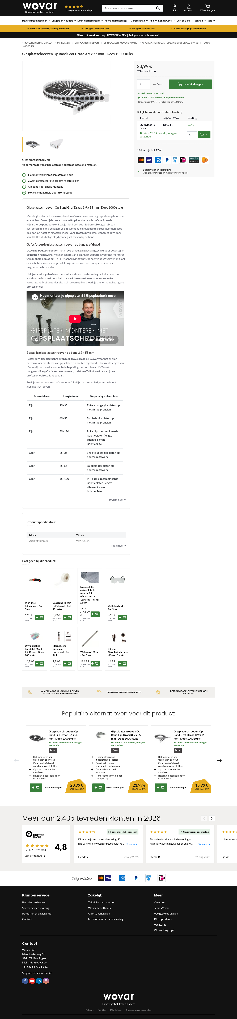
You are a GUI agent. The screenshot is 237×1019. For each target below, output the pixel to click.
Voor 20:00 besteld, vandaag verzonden (50, 28)
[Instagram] (46, 981)
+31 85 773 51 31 (37, 966)
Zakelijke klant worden (101, 902)
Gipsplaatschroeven (87, 42)
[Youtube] (32, 981)
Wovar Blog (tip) (164, 930)
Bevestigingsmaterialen (38, 42)
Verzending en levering (35, 907)
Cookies (102, 1010)
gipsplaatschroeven (38, 386)
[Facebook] (25, 981)
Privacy (90, 1010)
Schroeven (63, 42)
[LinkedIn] (39, 981)
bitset (106, 263)
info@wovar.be (37, 962)
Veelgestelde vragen (166, 913)
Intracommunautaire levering (105, 919)
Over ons (159, 902)
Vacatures (160, 924)
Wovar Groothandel (100, 907)
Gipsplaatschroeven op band (120, 42)
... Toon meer (131, 844)
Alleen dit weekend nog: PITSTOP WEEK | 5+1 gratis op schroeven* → (119, 35)
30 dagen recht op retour (96, 28)
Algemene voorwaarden (138, 1010)
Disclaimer (116, 1010)
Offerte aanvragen (99, 913)
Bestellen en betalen (34, 902)
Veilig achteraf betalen (143, 28)
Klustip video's (163, 919)
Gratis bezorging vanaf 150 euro (190, 28)
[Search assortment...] (158, 8)
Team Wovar (161, 907)
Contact (27, 919)
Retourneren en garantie (36, 913)
